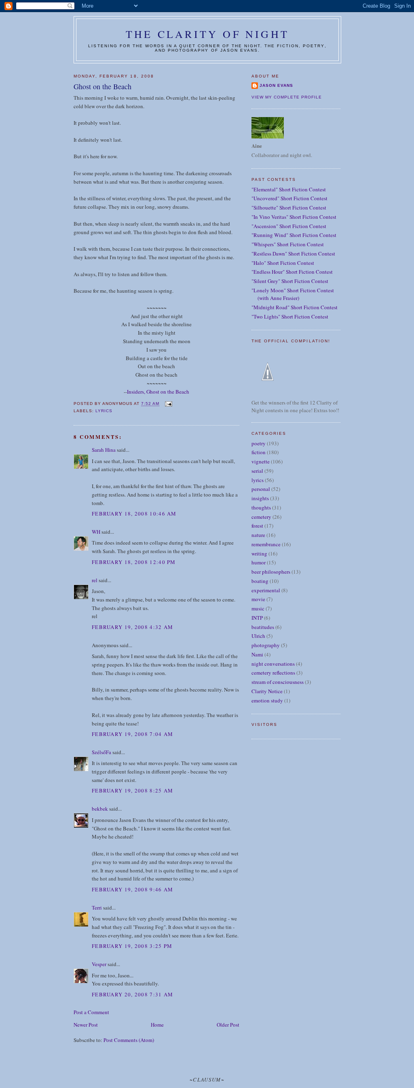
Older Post (228, 1024)
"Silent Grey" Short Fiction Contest (289, 281)
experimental (265, 590)
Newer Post (86, 1024)
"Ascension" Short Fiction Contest (288, 226)
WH (96, 531)
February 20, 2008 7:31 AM (132, 994)
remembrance (266, 544)
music (257, 608)
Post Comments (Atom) (129, 1040)
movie (258, 599)
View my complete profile (286, 97)
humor (258, 562)
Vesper (99, 964)
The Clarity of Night (207, 34)
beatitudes (262, 627)
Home (157, 1024)
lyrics (103, 411)
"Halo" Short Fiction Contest (282, 262)
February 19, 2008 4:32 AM (132, 627)
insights (260, 498)
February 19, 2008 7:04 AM (132, 734)
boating (259, 581)
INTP (257, 617)
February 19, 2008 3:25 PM (132, 946)
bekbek (100, 808)
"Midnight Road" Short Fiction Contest (294, 307)
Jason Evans (276, 85)
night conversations (273, 663)
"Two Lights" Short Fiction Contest (289, 316)
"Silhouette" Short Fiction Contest (288, 207)
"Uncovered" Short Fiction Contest (289, 198)
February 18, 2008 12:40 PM (134, 562)
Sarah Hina (104, 449)
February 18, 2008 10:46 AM (134, 513)
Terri (97, 907)
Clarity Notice (267, 691)
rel (94, 580)
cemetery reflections (273, 672)
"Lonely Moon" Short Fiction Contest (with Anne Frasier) (292, 294)
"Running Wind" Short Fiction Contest (293, 235)
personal (260, 489)
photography (265, 645)
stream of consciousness (277, 682)
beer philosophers (270, 571)
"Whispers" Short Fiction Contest (287, 244)
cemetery (261, 516)
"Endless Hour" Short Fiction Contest (292, 271)
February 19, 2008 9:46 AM (132, 889)
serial (257, 470)
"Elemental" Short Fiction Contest (288, 189)
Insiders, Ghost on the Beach (158, 391)
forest (257, 525)
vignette (260, 461)
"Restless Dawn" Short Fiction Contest (293, 253)
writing (259, 553)
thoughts (261, 507)
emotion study (267, 700)
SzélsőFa (101, 752)
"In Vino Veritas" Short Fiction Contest (293, 216)
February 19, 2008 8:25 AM (132, 790)
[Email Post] (168, 404)
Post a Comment (91, 1012)
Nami (257, 654)
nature (258, 535)
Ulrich (258, 635)
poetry (258, 443)
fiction (258, 452)
